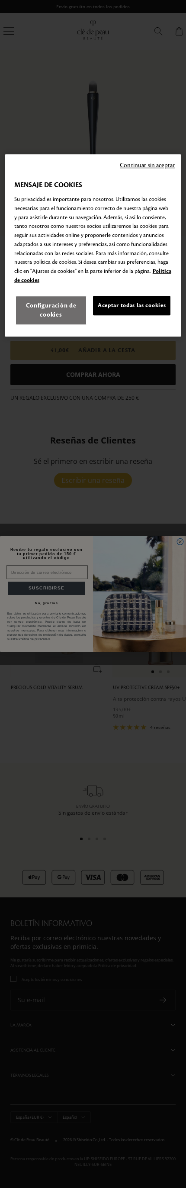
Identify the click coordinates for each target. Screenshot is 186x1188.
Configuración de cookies (51, 310)
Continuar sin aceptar (147, 165)
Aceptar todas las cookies (132, 305)
